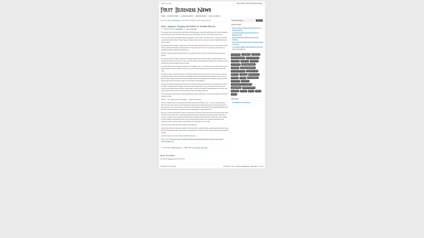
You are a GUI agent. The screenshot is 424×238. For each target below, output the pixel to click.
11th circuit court (254, 74)
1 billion (246, 54)
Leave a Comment (191, 29)
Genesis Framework (242, 166)
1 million (255, 54)
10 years (235, 68)
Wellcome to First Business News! (249, 3)
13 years (245, 81)
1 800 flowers (235, 54)
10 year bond (196, 147)
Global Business (187, 16)
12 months (252, 77)
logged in (170, 159)
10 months (244, 61)
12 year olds (235, 81)
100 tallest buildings (248, 87)
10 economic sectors (252, 57)
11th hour (234, 77)
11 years (243, 74)
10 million (235, 61)
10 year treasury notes (238, 71)
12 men (243, 77)
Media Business (200, 16)
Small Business (214, 16)
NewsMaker (179, 29)
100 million (236, 87)
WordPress (254, 166)
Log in (261, 166)
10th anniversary (251, 71)
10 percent (254, 61)
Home (163, 16)
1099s (257, 91)
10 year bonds (248, 64)
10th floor (234, 74)
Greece (196, 32)
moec (206, 147)
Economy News (173, 16)
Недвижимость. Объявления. (241, 102)
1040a (251, 91)
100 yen (243, 91)
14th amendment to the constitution (241, 84)
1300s (233, 94)
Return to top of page (168, 166)
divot (202, 147)
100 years (235, 91)
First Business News (188, 9)
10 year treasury (247, 68)
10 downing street (237, 58)
